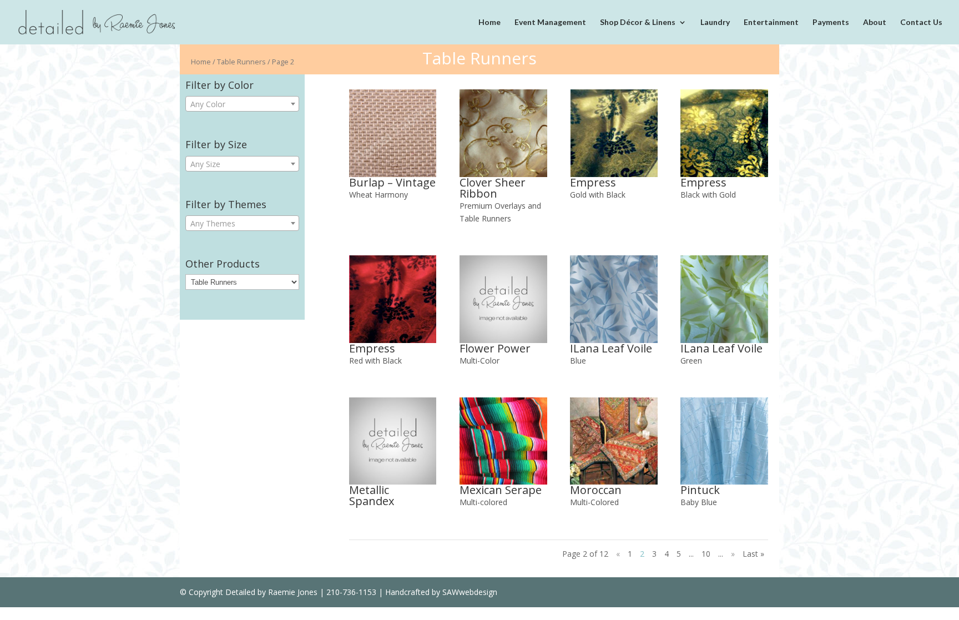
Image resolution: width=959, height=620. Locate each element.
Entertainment (771, 22)
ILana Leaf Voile (611, 348)
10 (705, 553)
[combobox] (242, 104)
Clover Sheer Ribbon (493, 188)
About (874, 22)
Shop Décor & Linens (637, 22)
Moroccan (596, 489)
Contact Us (921, 22)
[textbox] (242, 104)
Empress (593, 182)
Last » (753, 553)
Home (489, 22)
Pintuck (700, 489)
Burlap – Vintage (392, 182)
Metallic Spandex (371, 495)
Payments (830, 22)
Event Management (550, 22)
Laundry (715, 22)
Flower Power (495, 348)
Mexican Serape (501, 489)
